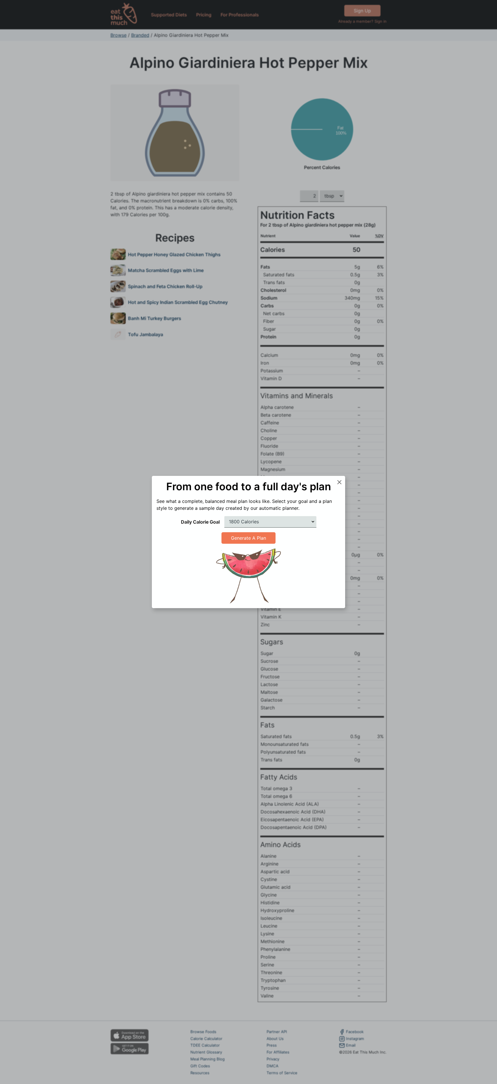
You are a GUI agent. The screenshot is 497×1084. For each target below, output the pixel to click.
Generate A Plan (248, 538)
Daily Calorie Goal (200, 522)
